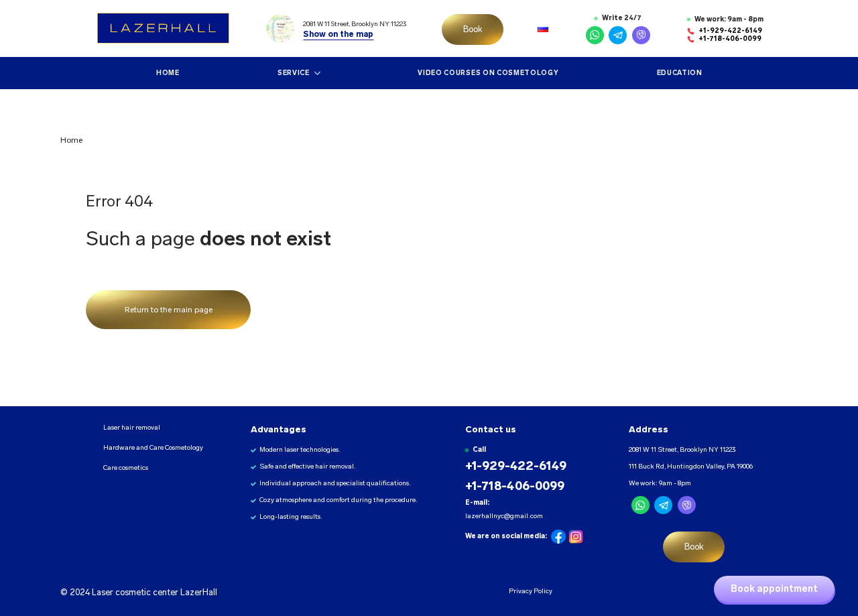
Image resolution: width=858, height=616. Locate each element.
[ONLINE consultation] (595, 35)
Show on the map (338, 34)
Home (168, 72)
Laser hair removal (131, 428)
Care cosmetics (125, 468)
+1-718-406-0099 (729, 39)
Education (679, 72)
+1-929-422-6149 (730, 31)
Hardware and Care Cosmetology (153, 448)
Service (294, 72)
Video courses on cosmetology (488, 72)
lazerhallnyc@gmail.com (504, 516)
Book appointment (774, 589)
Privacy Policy (530, 591)
